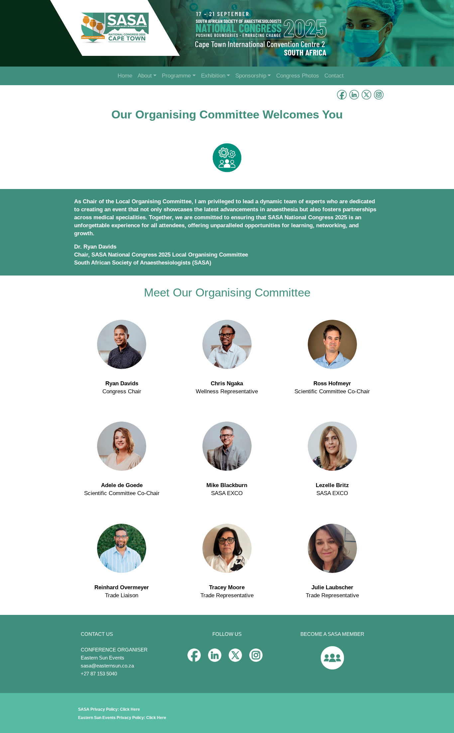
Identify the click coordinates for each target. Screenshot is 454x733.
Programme (176, 76)
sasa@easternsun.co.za (107, 665)
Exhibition (213, 76)
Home (125, 76)
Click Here (130, 709)
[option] (227, 33)
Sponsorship (250, 76)
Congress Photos (297, 76)
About (145, 76)
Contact (334, 76)
